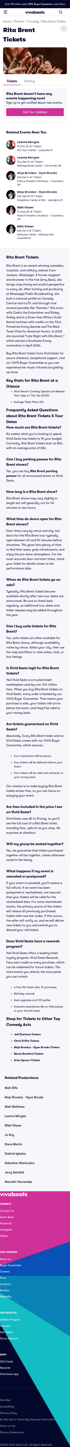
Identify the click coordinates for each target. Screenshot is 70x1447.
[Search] (60, 12)
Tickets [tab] (12, 81)
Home (7, 21)
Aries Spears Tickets (27, 1060)
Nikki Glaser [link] (13, 1125)
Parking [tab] (29, 81)
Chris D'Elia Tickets (26, 1040)
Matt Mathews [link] (14, 1106)
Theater (19, 21)
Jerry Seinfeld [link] (14, 1172)
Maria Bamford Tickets (29, 1053)
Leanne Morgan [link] (15, 1116)
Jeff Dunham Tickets (27, 1034)
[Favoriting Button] (64, 28)
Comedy (33, 21)
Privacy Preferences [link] (12, 1432)
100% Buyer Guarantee (40, 4)
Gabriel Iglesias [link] (15, 1153)
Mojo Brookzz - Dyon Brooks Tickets (37, 1047)
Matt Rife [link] (11, 1088)
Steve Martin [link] (13, 1144)
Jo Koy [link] (9, 1135)
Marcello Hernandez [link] (18, 1182)
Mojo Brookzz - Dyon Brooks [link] (24, 1097)
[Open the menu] (5, 12)
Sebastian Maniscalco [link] (20, 1163)
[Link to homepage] (35, 12)
